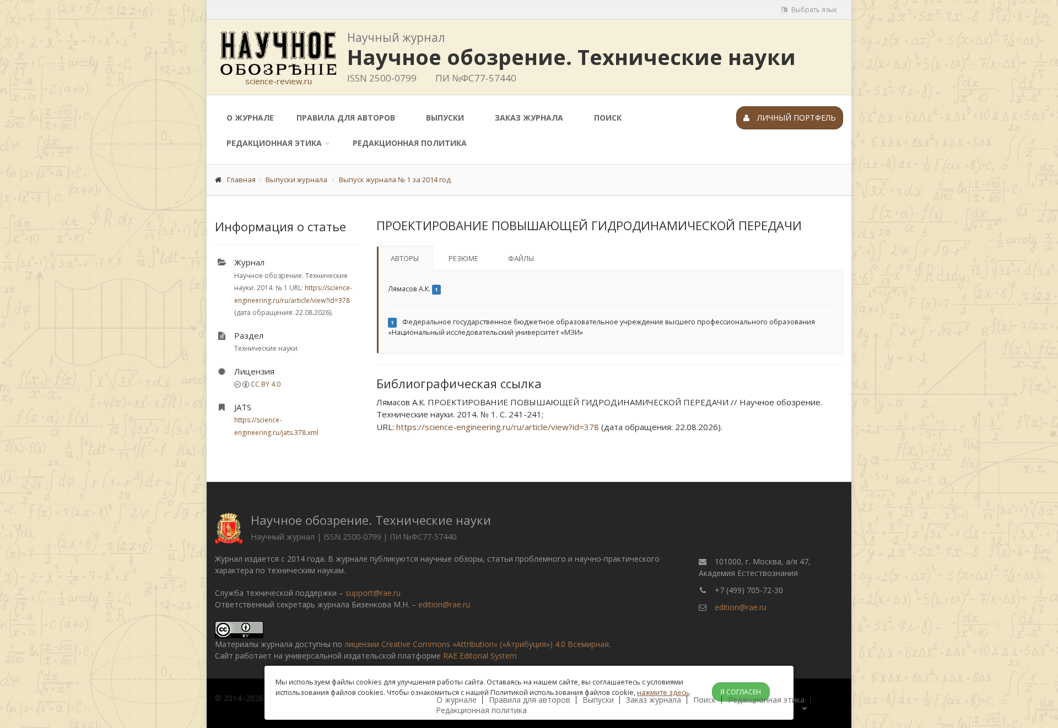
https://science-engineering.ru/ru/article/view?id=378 (497, 426)
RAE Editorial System (480, 655)
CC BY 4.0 (265, 384)
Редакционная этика (274, 143)
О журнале (250, 117)
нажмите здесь (663, 692)
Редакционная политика (410, 143)
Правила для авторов (345, 117)
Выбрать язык (813, 9)
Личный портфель (795, 117)
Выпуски (445, 117)
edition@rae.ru (444, 604)
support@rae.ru (373, 593)
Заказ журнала (529, 117)
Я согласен (740, 692)
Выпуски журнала (296, 179)
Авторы (405, 258)
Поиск (608, 117)
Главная (241, 179)
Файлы (521, 258)
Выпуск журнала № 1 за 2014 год (395, 179)
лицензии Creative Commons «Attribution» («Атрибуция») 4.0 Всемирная (476, 644)
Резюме (463, 258)
